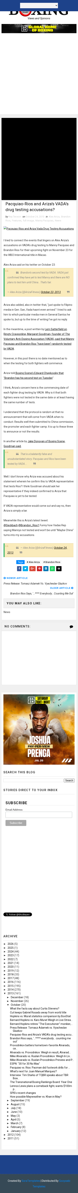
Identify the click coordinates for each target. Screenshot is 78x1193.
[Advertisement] (39, 75)
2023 (11, 955)
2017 (11, 978)
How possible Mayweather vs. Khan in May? (36, 1096)
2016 (11, 981)
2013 (11, 993)
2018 (11, 974)
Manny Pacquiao (44, 220)
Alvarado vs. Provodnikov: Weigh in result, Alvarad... (40, 1052)
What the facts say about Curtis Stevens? (34, 1008)
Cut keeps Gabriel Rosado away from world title (38, 1012)
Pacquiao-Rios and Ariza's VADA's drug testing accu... (41, 1034)
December (17, 997)
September (18, 1100)
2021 (11, 962)
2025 (11, 947)
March (15, 1123)
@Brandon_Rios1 (28, 525)
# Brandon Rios (51, 562)
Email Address (14, 809)
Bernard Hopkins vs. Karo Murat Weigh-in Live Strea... (41, 1019)
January (16, 1130)
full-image (28, 220)
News (58, 220)
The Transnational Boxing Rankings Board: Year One (41, 1082)
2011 (11, 1138)
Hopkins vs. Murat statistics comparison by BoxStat (40, 1016)
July (13, 1108)
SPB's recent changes (23, 1092)
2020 (11, 966)
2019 (11, 970)
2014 (11, 989)
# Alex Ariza (33, 562)
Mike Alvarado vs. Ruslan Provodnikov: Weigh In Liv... (40, 1056)
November (17, 1001)
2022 (11, 959)
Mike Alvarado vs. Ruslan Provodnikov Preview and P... (42, 1059)
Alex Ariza (54, 216)
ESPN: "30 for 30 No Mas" (25, 1063)
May (13, 1115)
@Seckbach (11, 525)
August (15, 1104)
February (16, 1127)
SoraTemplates (31, 1180)
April (14, 1119)
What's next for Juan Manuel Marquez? (33, 1071)
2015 (11, 985)
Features (16, 220)
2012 (11, 1134)
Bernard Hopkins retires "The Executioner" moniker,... (41, 1023)
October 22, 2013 (51, 292)
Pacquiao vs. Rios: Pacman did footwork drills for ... (40, 1067)
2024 (11, 951)
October (16, 1004)
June (14, 1111)
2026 (11, 943)
